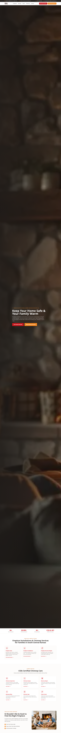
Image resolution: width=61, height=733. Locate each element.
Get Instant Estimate (43, 3)
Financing (28, 3)
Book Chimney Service (52, 3)
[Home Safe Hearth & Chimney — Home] (6, 4)
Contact (32, 3)
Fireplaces (15, 3)
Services (19, 3)
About (24, 3)
